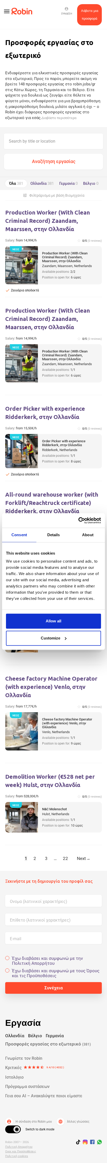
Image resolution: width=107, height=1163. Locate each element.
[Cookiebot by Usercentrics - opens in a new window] (78, 520)
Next (83, 858)
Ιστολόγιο (14, 1077)
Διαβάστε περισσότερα (59, 118)
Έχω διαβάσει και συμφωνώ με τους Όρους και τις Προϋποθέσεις (55, 973)
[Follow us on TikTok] (79, 1142)
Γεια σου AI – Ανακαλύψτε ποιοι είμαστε (43, 1095)
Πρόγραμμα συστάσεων (27, 1086)
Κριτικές (34, 1067)
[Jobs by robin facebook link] (92, 1142)
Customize (50, 638)
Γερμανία (68, 183)
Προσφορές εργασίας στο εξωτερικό (48, 1044)
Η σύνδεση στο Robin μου (29, 1121)
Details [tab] (53, 535)
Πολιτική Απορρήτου (18, 1147)
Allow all (53, 621)
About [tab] (87, 535)
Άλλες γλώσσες (73, 1121)
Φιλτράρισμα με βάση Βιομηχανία (53, 195)
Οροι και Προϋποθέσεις (20, 1151)
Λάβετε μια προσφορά (89, 14)
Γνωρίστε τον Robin (23, 1058)
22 (65, 858)
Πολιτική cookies (16, 1156)
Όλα (16, 183)
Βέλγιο (90, 183)
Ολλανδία (42, 183)
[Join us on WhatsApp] (98, 1142)
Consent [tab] (19, 535)
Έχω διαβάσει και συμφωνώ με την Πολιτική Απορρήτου (47, 961)
